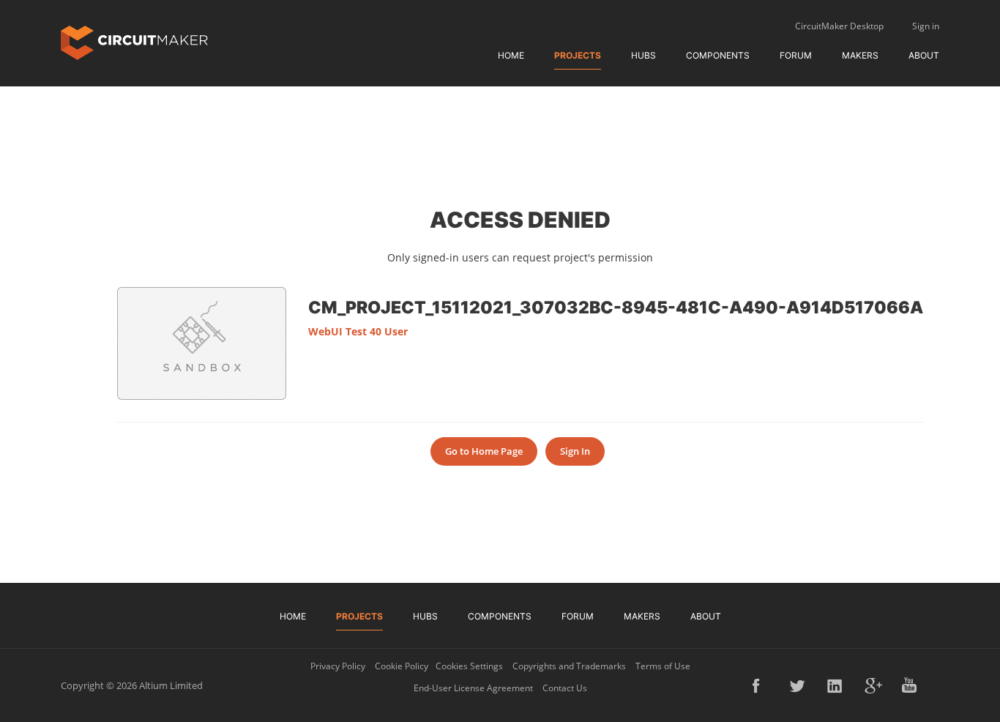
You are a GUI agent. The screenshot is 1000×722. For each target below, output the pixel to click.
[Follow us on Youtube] (910, 685)
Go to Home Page (484, 451)
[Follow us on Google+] (873, 685)
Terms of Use (662, 666)
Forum (796, 55)
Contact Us (564, 688)
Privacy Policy (337, 666)
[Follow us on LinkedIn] (836, 685)
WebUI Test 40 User (358, 331)
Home (511, 55)
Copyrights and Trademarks (569, 666)
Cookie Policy (401, 666)
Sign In (575, 451)
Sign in (925, 26)
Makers (860, 55)
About (923, 55)
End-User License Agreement (473, 688)
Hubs (643, 55)
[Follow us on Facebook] (761, 685)
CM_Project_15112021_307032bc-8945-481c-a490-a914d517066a (615, 306)
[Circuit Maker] (134, 41)
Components (718, 55)
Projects (577, 55)
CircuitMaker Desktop (839, 26)
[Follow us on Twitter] (798, 685)
